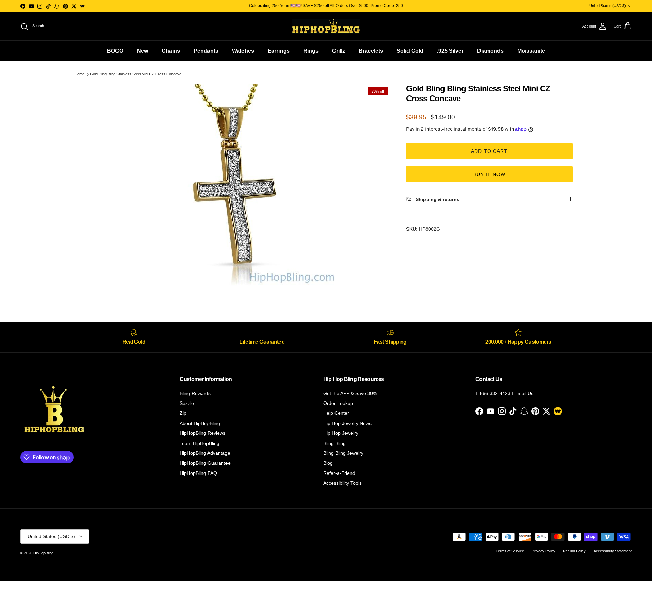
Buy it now (489, 174)
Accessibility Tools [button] (342, 483)
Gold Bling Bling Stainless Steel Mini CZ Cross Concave (135, 74)
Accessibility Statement (613, 551)
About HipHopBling (200, 423)
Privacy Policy (543, 551)
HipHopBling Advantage (205, 453)
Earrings (279, 51)
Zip (183, 413)
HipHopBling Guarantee (205, 463)
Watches (243, 51)
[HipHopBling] (326, 26)
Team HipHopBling (199, 443)
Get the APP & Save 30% (350, 393)
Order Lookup (338, 403)
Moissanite (531, 51)
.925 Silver (450, 51)
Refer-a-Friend (339, 473)
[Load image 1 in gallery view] (235, 186)
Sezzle (187, 403)
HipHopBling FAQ (198, 473)
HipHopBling (43, 553)
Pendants (206, 51)
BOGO (115, 51)
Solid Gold (410, 51)
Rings (311, 51)
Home (80, 74)
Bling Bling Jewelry (343, 453)
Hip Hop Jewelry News (347, 423)
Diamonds (490, 51)
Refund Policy (574, 551)
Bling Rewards (195, 393)
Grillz (338, 51)
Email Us (523, 393)
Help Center (336, 413)
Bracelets (371, 51)
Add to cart (489, 151)
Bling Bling (334, 443)
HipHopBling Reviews (202, 433)
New (142, 51)
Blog (328, 463)
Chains (171, 51)
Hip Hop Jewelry (340, 433)
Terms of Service (510, 551)
